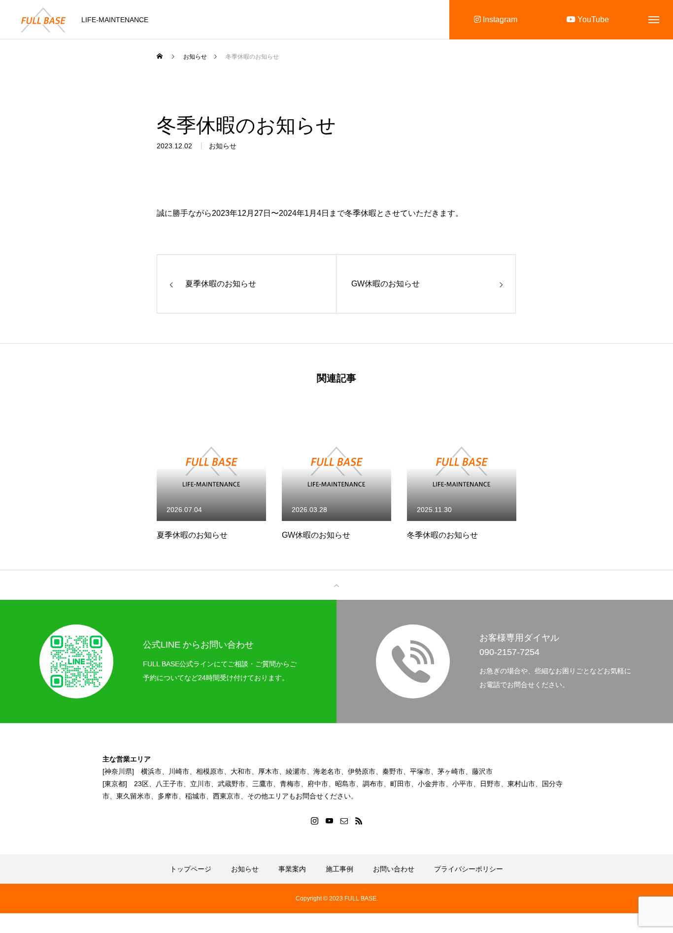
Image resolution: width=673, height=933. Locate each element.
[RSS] (359, 821)
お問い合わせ (393, 869)
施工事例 (339, 869)
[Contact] (344, 821)
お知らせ (222, 146)
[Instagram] (314, 821)
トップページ (190, 869)
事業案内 (292, 869)
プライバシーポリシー (468, 869)
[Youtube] (329, 821)
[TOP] (336, 585)
